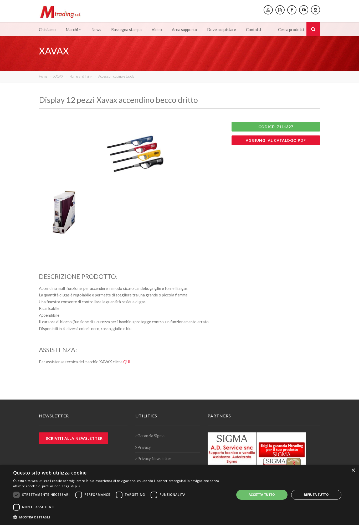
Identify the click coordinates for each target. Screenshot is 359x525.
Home (43, 76)
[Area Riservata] (268, 9)
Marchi (72, 29)
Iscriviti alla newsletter (73, 438)
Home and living (80, 76)
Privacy (144, 447)
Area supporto (184, 29)
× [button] (353, 470)
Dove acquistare (221, 29)
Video (157, 29)
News (96, 29)
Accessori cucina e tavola (116, 76)
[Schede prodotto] (280, 9)
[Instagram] (315, 9)
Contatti (253, 29)
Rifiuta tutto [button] (316, 494)
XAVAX (58, 76)
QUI (126, 361)
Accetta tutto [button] (262, 494)
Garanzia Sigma (151, 435)
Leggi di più (71, 486)
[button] (120, 517)
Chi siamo (47, 29)
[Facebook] (291, 9)
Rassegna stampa (126, 29)
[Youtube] (303, 9)
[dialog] (179, 495)
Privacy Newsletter (154, 458)
